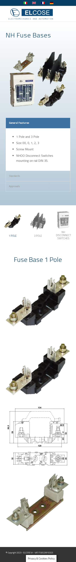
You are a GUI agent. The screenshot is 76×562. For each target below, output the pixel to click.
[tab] (12, 228)
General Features (19, 123)
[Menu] (65, 14)
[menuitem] (65, 14)
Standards (14, 176)
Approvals (14, 186)
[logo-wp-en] (31, 14)
